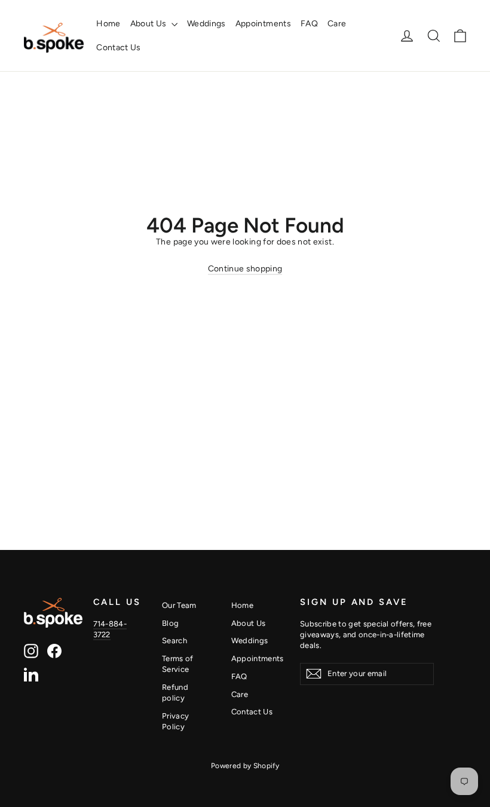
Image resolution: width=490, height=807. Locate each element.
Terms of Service (178, 664)
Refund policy (175, 692)
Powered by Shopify (245, 766)
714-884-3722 (110, 629)
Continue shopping (245, 269)
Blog (170, 623)
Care (336, 24)
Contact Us (118, 47)
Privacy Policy (175, 721)
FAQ (309, 24)
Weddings (206, 24)
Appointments (263, 24)
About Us (149, 24)
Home (108, 24)
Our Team (179, 605)
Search (174, 640)
